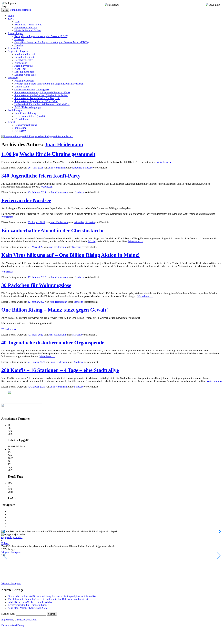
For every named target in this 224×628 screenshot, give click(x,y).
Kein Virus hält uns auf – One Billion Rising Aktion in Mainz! (70, 255)
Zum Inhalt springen (20, 9)
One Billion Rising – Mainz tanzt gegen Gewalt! (54, 310)
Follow (5, 543)
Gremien (18, 45)
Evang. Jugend (15, 33)
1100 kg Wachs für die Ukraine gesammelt (48, 154)
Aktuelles (77, 167)
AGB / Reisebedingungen (27, 107)
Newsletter (20, 130)
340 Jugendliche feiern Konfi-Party (41, 176)
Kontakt (12, 122)
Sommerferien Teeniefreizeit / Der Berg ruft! (37, 98)
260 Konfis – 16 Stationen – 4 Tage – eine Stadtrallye (60, 370)
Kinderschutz (15, 48)
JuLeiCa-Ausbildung (25, 113)
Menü (5, 10)
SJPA (11, 18)
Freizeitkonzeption (24, 80)
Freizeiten (13, 77)
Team (17, 21)
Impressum (20, 127)
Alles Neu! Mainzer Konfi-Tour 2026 (27, 608)
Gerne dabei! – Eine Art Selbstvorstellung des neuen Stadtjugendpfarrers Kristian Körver (54, 596)
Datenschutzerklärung (25, 125)
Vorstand (19, 39)
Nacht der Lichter (23, 60)
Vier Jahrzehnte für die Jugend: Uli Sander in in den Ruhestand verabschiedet (48, 599)
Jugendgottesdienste (24, 57)
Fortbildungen (15, 110)
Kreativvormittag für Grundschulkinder (28, 605)
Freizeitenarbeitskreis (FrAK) (29, 116)
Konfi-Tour (20, 68)
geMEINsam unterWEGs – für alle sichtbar (30, 602)
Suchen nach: (8, 613)
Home (11, 15)
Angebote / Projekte (18, 51)
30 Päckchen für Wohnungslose (36, 285)
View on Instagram (11, 552)
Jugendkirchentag (23, 65)
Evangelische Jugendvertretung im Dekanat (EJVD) (41, 36)
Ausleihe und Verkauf (25, 27)
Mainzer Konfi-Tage (25, 74)
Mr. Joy (92, 241)
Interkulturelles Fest (24, 54)
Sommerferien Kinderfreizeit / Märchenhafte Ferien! (41, 95)
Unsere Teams (21, 86)
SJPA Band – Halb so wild (28, 24)
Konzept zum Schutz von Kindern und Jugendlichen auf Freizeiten (48, 83)
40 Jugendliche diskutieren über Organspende (52, 342)
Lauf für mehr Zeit (24, 71)
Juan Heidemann (64, 144)
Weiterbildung (21, 119)
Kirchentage (20, 63)
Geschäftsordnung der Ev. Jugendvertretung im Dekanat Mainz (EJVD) (51, 42)
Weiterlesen (164, 162)
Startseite (87, 167)
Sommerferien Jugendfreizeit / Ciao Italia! (36, 101)
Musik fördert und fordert (27, 30)
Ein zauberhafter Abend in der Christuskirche (52, 230)
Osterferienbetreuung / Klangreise (31, 89)
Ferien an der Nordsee (26, 200)
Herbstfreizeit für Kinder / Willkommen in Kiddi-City (42, 104)
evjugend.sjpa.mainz (11, 537)
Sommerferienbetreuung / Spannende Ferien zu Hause (42, 92)
